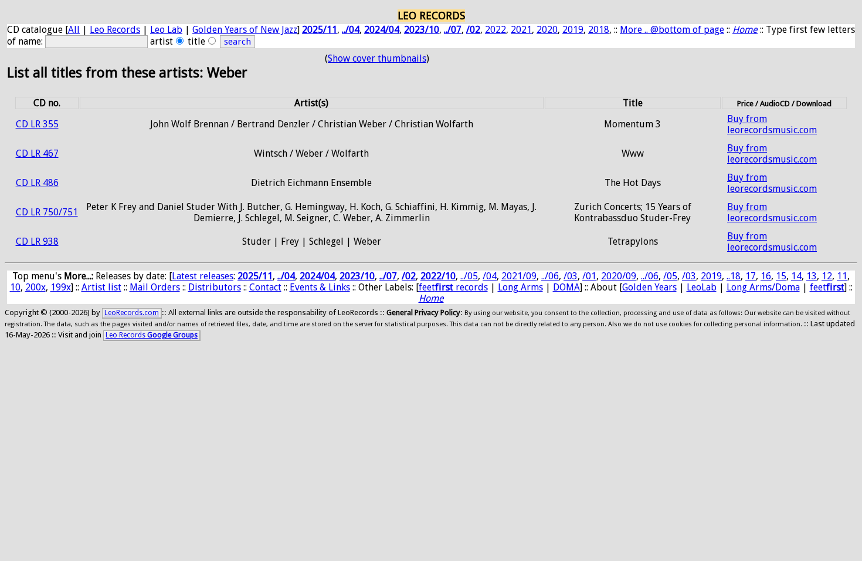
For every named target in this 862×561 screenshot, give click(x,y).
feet (827, 287)
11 (842, 276)
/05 (670, 276)
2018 (598, 29)
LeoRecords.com (131, 313)
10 (15, 287)
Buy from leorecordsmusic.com (772, 124)
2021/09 (519, 276)
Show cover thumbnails (377, 58)
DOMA (566, 287)
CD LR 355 (37, 124)
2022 (495, 29)
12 (827, 276)
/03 (571, 276)
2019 (572, 29)
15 (781, 276)
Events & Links (320, 287)
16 (766, 276)
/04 (490, 276)
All (74, 29)
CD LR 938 (37, 241)
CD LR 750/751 (47, 212)
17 (750, 276)
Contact (265, 287)
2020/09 (618, 276)
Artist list (101, 287)
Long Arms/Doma (763, 287)
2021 (521, 29)
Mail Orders (155, 287)
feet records (453, 287)
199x (60, 287)
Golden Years (649, 287)
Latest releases (202, 276)
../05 (469, 276)
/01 (589, 276)
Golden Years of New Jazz (244, 29)
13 (811, 276)
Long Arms (520, 287)
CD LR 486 (37, 182)
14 (796, 276)
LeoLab (702, 287)
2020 (547, 29)
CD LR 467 (37, 153)
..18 (734, 276)
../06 (550, 276)
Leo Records (115, 29)
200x (35, 287)
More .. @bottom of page (672, 29)
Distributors (214, 287)
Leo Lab (166, 29)
